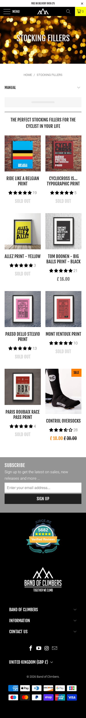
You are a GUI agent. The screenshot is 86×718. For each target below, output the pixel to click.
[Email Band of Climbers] (54, 648)
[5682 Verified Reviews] (43, 554)
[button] (20, 192)
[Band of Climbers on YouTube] (38, 648)
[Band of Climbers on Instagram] (46, 648)
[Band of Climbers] (43, 11)
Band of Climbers (48, 676)
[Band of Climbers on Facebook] (31, 648)
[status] (43, 102)
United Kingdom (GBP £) (28, 662)
